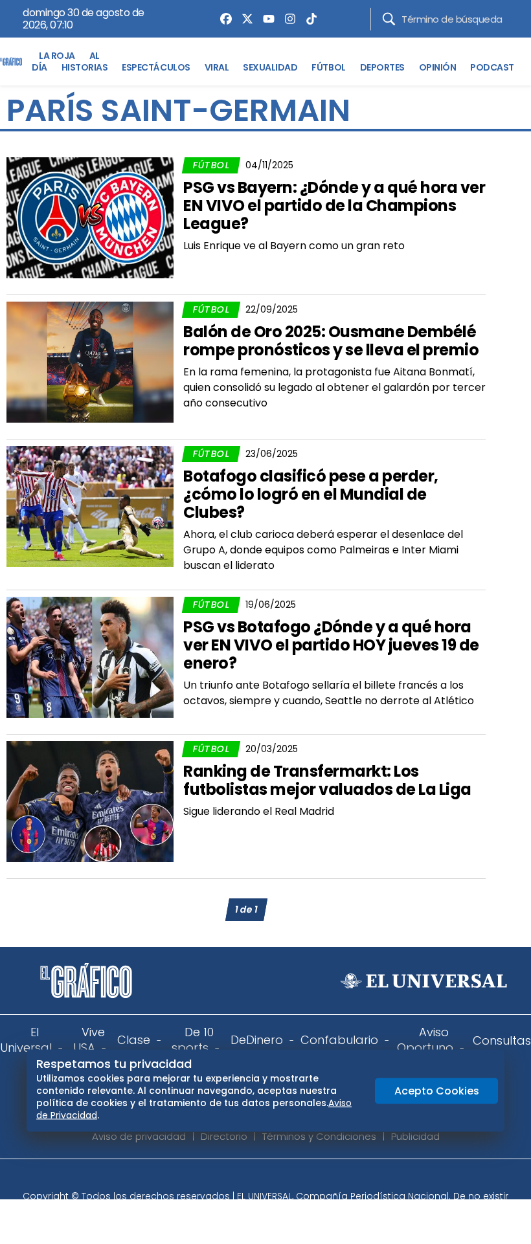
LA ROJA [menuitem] (57, 55)
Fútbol (211, 165)
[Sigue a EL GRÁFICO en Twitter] (261, 1178)
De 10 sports (193, 1040)
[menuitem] (223, 19)
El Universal (26, 1040)
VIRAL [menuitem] (217, 67)
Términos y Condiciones (319, 1136)
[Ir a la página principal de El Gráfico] (11, 61)
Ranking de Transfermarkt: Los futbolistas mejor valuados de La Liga (327, 780)
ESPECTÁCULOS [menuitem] (156, 67)
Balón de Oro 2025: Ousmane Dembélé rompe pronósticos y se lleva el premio (331, 341)
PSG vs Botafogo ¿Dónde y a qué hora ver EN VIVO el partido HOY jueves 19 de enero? (331, 645)
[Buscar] (388, 19)
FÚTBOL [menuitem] (328, 67)
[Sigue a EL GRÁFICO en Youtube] (279, 1178)
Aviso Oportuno (425, 1040)
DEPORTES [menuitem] (382, 67)
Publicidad (415, 1136)
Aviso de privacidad (139, 1136)
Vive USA (89, 1040)
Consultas (502, 1040)
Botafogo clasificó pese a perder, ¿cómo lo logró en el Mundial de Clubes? (310, 494)
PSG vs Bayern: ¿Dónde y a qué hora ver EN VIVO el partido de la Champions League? (334, 205)
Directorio (224, 1136)
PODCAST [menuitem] (492, 67)
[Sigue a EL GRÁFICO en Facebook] (251, 1178)
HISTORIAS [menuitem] (85, 67)
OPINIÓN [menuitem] (438, 67)
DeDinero (257, 1040)
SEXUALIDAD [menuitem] (270, 67)
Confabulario (339, 1040)
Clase (133, 1040)
